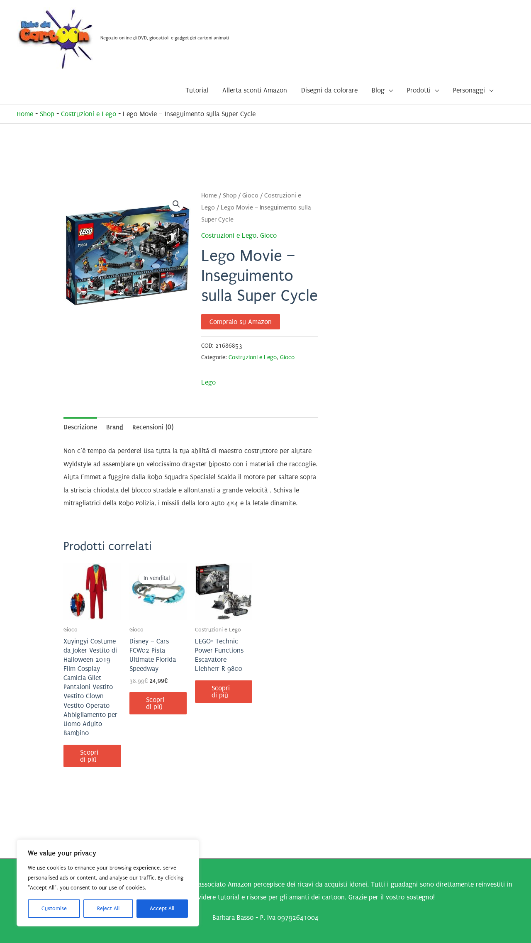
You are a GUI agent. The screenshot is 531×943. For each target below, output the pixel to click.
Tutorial (196, 90)
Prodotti (419, 90)
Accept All (162, 908)
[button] (176, 204)
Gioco (250, 195)
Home (25, 114)
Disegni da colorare (329, 90)
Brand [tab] (114, 427)
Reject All (108, 908)
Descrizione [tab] (80, 427)
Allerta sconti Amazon (254, 90)
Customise (54, 908)
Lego (208, 382)
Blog (378, 90)
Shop (47, 114)
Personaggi (469, 90)
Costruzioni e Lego (88, 114)
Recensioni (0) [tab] (152, 427)
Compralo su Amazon (240, 322)
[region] (108, 882)
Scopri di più (89, 755)
